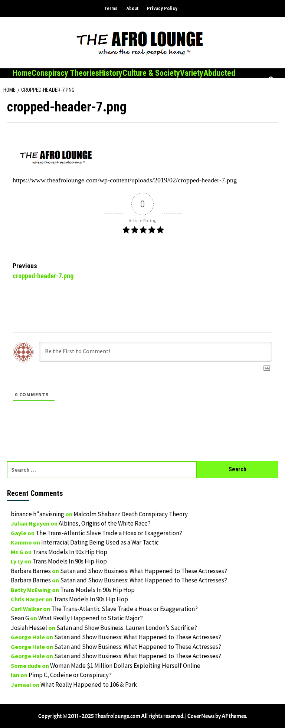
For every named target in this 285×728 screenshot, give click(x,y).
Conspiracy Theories (65, 73)
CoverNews (200, 716)
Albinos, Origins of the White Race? (105, 523)
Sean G (20, 618)
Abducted (219, 73)
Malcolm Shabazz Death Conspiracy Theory (130, 514)
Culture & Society (151, 73)
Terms (111, 8)
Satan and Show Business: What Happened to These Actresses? (143, 571)
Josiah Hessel (29, 628)
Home (22, 73)
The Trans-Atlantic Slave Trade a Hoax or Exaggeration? (109, 533)
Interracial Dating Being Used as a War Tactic (100, 542)
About (132, 8)
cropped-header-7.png (43, 271)
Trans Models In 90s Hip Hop (70, 552)
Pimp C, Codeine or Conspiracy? (70, 675)
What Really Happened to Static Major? (90, 618)
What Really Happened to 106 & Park (88, 684)
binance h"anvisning (37, 514)
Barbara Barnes (31, 571)
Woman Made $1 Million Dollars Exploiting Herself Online (125, 666)
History (110, 73)
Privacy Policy (162, 8)
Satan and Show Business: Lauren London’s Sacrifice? (126, 628)
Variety (191, 73)
